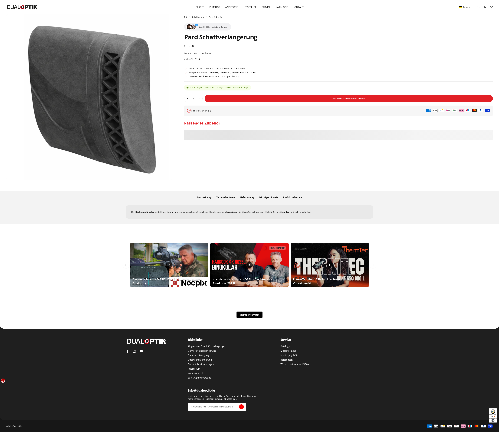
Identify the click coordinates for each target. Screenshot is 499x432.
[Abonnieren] (241, 406)
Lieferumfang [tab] (247, 197)
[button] (465, 7)
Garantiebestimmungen (201, 364)
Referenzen (286, 359)
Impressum (194, 368)
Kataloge (285, 346)
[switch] (493, 420)
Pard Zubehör (215, 17)
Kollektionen (198, 17)
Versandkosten (205, 53)
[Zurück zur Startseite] (185, 17)
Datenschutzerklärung (200, 359)
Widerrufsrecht (196, 373)
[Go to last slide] (126, 265)
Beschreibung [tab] (204, 197)
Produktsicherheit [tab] (292, 197)
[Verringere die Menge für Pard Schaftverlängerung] (187, 98)
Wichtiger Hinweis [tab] (268, 197)
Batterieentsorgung (198, 355)
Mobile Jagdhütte (289, 355)
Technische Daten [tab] (225, 197)
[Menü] (496, 409)
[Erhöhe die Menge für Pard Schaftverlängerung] (199, 98)
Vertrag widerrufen (249, 314)
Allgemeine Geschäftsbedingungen (207, 346)
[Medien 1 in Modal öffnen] (89, 97)
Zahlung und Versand (199, 377)
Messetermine (288, 350)
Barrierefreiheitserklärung (202, 350)
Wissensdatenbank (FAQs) (294, 364)
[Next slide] (373, 265)
